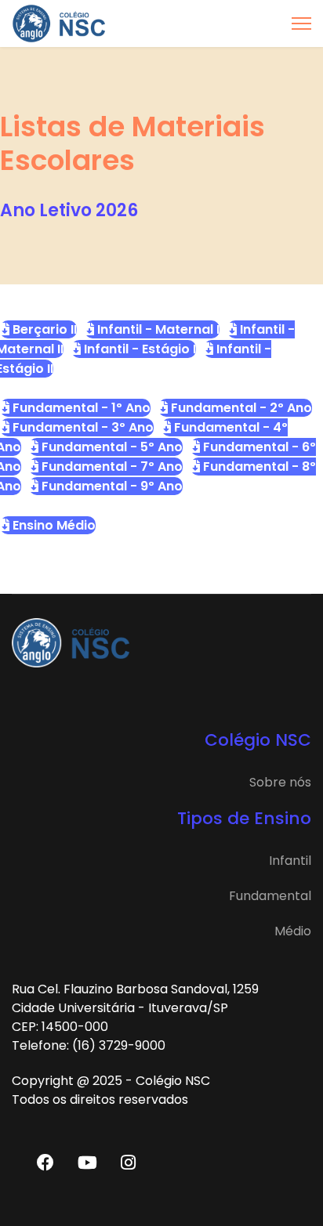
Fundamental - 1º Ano (80, 408)
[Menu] (301, 23)
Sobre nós (280, 782)
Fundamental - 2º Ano (240, 408)
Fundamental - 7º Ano (110, 466)
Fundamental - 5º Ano (110, 447)
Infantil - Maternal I (157, 329)
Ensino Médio (52, 525)
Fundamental (270, 896)
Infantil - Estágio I (138, 349)
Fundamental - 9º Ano (110, 486)
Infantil (290, 861)
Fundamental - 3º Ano (81, 427)
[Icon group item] (45, 1162)
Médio (292, 931)
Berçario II (43, 329)
